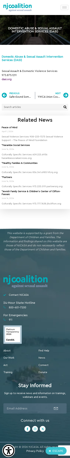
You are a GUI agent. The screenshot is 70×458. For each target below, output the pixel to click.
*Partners (7, 177)
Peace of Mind (9, 127)
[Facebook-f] (27, 429)
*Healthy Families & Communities (20, 163)
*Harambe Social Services (16, 145)
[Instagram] (35, 429)
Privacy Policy (35, 451)
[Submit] (56, 408)
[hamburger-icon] (64, 7)
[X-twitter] (43, 429)
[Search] (65, 107)
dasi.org (7, 79)
